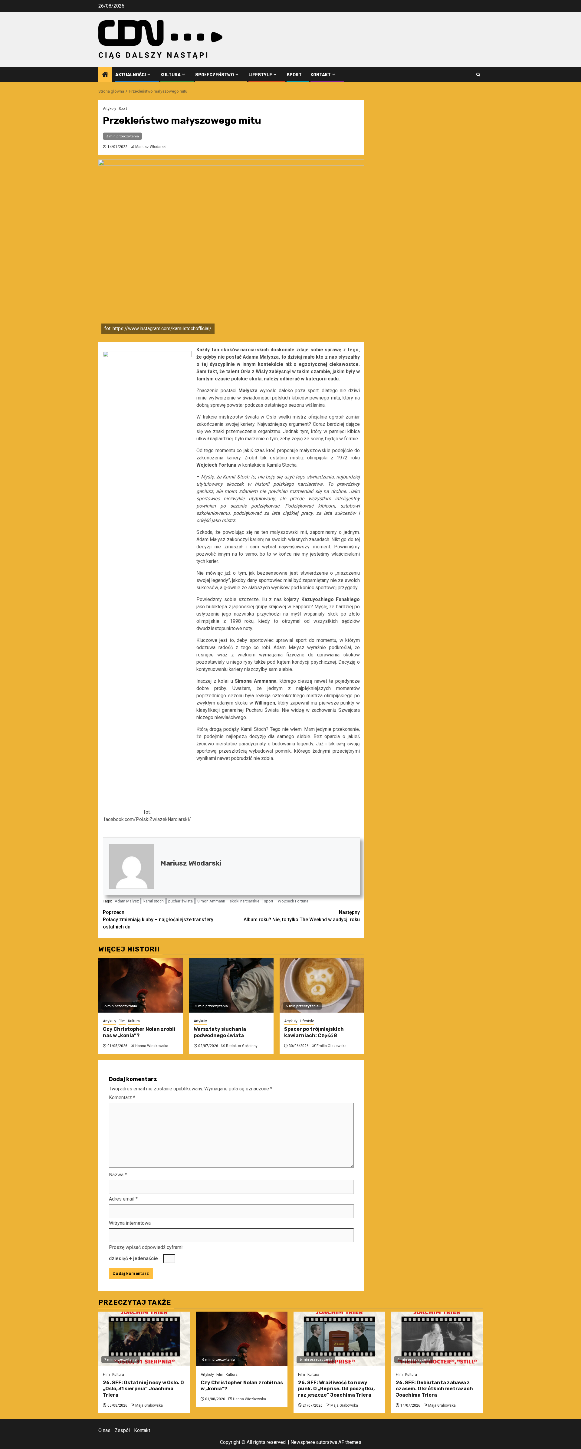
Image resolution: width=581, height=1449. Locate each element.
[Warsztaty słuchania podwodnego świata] (231, 985)
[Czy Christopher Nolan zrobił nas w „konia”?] (140, 985)
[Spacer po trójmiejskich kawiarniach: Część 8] (322, 985)
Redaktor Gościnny (242, 1046)
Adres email (123, 1199)
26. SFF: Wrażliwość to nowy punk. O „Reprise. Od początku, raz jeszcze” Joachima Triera (336, 1389)
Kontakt (320, 74)
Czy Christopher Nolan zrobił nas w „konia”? (139, 1032)
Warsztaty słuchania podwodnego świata (220, 1032)
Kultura (170, 74)
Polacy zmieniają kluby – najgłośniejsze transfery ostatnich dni (158, 919)
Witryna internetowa (130, 1223)
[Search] (478, 74)
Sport (294, 74)
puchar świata (180, 901)
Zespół (122, 1430)
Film (122, 1021)
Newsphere (302, 1442)
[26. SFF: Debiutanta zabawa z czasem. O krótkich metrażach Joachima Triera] (437, 1339)
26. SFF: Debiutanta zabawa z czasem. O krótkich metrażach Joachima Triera (434, 1389)
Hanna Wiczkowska (151, 1046)
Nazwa (118, 1175)
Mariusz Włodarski (150, 147)
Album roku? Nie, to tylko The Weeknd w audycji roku (302, 915)
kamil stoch (153, 901)
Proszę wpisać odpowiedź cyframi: (146, 1247)
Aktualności (130, 74)
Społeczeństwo (214, 74)
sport (268, 901)
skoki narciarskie (244, 901)
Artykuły (109, 109)
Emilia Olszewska (331, 1046)
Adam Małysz (127, 901)
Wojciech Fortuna (293, 901)
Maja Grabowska (149, 1405)
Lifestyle (260, 74)
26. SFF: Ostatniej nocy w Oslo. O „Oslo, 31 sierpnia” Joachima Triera (143, 1389)
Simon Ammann (211, 901)
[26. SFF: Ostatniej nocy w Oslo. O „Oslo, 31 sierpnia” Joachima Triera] (144, 1339)
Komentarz (122, 1097)
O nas (104, 1430)
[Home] (105, 75)
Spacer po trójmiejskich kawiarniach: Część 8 (314, 1032)
